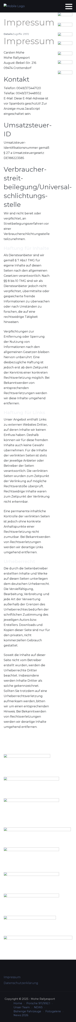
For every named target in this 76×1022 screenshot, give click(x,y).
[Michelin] (65, 43)
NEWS (38, 1007)
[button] (68, 6)
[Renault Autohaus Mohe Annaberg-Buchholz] (65, 34)
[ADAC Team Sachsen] (65, 73)
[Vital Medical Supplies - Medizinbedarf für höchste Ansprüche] (65, 15)
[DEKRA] (31, 879)
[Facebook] (55, 6)
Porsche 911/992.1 (38, 1003)
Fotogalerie (53, 1011)
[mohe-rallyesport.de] (14, 6)
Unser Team (21, 1007)
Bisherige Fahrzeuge (27, 1011)
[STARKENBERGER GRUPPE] (65, 24)
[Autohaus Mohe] (37, 834)
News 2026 (20, 1015)
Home (17, 1003)
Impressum (12, 977)
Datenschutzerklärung (21, 983)
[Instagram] (60, 6)
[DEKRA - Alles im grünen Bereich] (65, 53)
